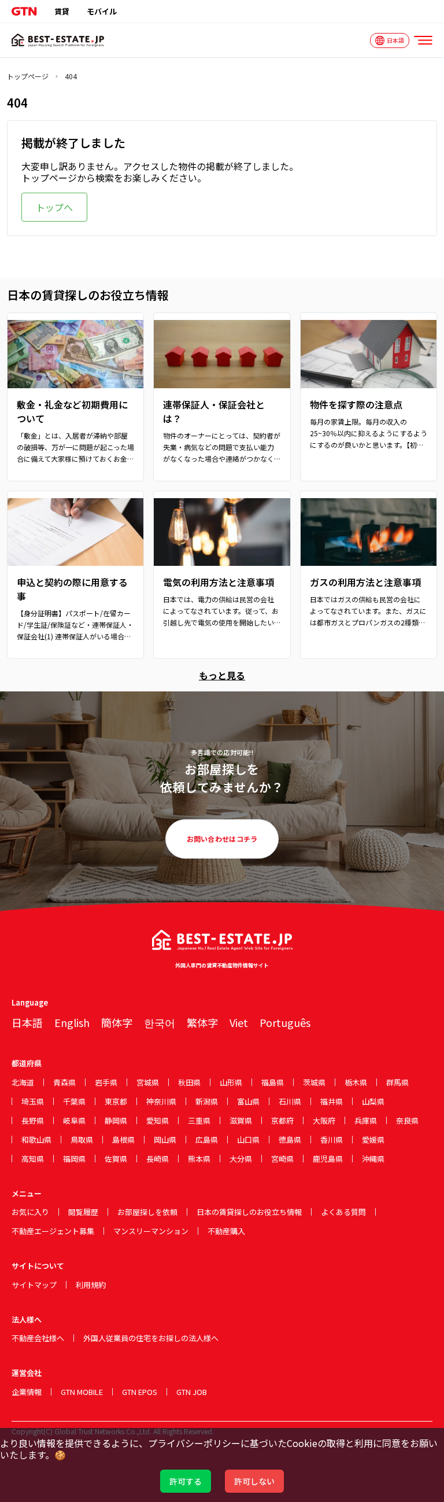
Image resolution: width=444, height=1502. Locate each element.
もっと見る (222, 675)
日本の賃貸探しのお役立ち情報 (249, 1212)
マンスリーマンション (150, 1231)
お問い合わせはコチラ (222, 839)
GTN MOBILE (82, 1392)
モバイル (102, 11)
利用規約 (91, 1285)
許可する (185, 1481)
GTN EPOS (139, 1392)
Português (285, 1022)
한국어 (159, 1022)
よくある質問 (343, 1212)
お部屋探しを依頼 (147, 1212)
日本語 (27, 1022)
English (72, 1022)
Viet (239, 1022)
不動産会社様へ (38, 1338)
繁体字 (202, 1022)
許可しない (254, 1481)
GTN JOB (191, 1392)
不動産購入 (226, 1231)
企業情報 (27, 1392)
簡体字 (116, 1022)
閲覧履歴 (83, 1212)
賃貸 (61, 11)
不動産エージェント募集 (53, 1231)
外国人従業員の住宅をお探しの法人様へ (151, 1338)
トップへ (54, 207)
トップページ (28, 76)
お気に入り (30, 1212)
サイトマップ (34, 1285)
